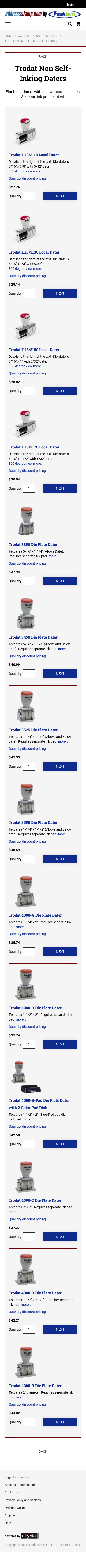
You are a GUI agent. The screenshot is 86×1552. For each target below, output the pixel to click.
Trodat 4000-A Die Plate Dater (35, 914)
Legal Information (17, 1477)
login (70, 4)
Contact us (12, 1492)
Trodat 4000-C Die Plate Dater (35, 1200)
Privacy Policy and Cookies (23, 1500)
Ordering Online (15, 1507)
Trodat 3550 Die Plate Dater (33, 822)
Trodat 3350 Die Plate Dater (33, 544)
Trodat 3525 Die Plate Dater (33, 729)
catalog (24, 35)
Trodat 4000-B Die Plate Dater (35, 1007)
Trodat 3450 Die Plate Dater (33, 637)
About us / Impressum (20, 1485)
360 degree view (20, 171)
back (43, 57)
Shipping (10, 1515)
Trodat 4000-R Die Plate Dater (35, 1385)
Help (8, 1523)
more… (38, 171)
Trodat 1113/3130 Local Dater (34, 252)
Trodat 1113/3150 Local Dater (34, 349)
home (9, 35)
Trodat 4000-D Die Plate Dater (35, 1292)
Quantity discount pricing (27, 178)
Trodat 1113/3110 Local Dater (34, 154)
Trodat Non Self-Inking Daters (30, 41)
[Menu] (8, 25)
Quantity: (15, 196)
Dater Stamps (47, 35)
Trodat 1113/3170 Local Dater (34, 446)
